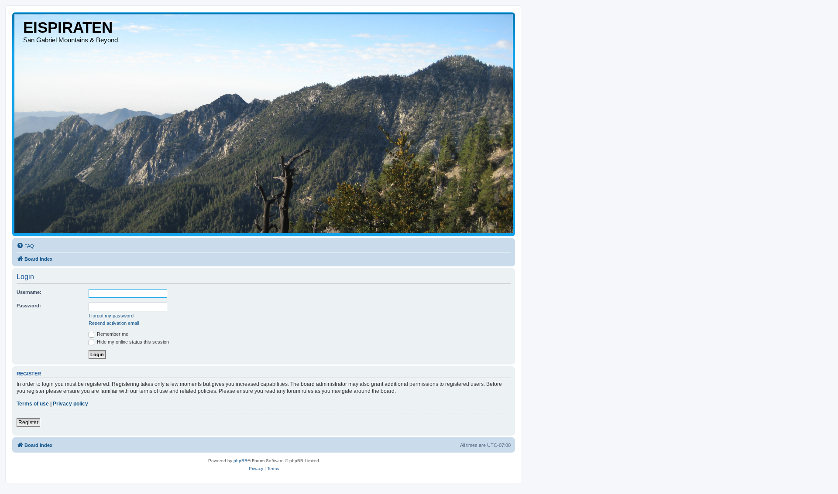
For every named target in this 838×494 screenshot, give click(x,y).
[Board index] (263, 123)
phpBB (240, 460)
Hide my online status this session (132, 341)
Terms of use (33, 404)
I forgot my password (111, 315)
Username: (29, 292)
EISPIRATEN (68, 27)
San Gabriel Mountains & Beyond (70, 40)
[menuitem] (25, 246)
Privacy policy (70, 404)
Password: (29, 305)
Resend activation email (114, 323)
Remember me (112, 334)
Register (28, 422)
